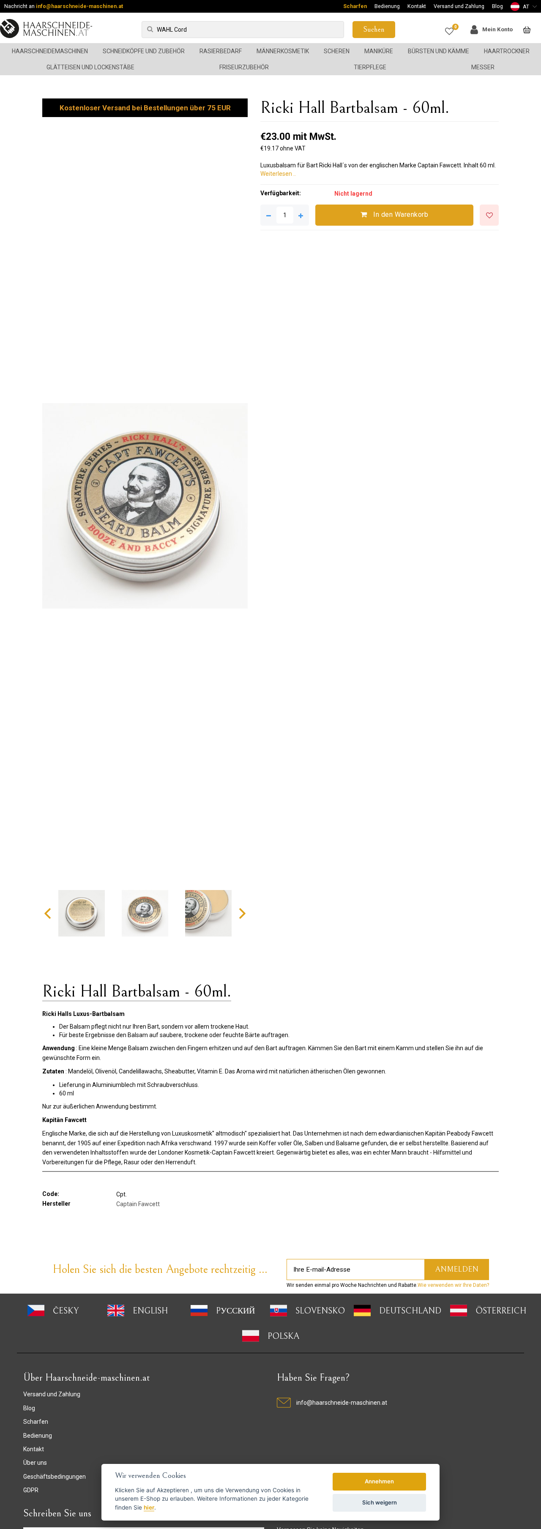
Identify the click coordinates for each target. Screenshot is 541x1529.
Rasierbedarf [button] (220, 51)
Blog (497, 6)
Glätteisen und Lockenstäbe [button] (90, 67)
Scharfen (355, 6)
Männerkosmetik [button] (283, 51)
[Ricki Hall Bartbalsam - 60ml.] (145, 505)
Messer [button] (483, 67)
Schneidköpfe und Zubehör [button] (144, 51)
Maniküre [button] (378, 51)
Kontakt (416, 6)
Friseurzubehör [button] (244, 67)
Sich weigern (379, 1502)
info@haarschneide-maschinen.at (79, 6)
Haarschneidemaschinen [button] (50, 51)
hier (149, 1507)
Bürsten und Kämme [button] (438, 51)
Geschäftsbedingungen (54, 1476)
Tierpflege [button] (370, 67)
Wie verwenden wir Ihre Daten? (453, 1285)
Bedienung (387, 6)
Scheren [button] (337, 51)
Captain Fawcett (138, 1204)
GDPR (30, 1490)
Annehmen (379, 1481)
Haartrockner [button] (507, 51)
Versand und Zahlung (459, 6)
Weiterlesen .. (278, 173)
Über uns (35, 1462)
